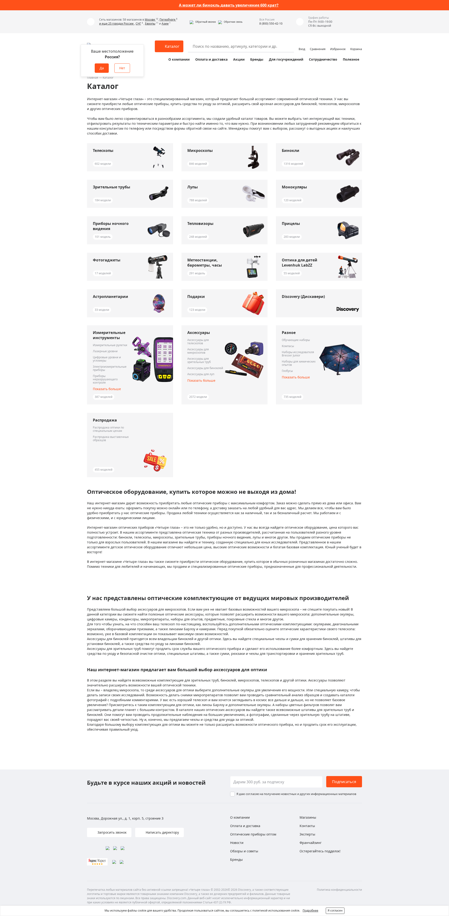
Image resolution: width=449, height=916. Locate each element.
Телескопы (103, 150)
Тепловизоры (200, 223)
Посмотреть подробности (250, 5)
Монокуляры (294, 187)
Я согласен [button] (335, 910)
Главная (92, 78)
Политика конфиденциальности (339, 890)
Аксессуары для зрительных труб (199, 360)
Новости (236, 842)
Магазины (308, 817)
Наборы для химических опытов (298, 363)
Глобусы (287, 371)
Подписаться (344, 781)
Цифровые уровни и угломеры (107, 359)
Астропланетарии (110, 296)
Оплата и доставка (211, 59)
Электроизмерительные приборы (110, 368)
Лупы (192, 187)
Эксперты (307, 834)
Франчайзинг (311, 842)
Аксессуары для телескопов (198, 341)
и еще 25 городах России (116, 24)
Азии (165, 24)
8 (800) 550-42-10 (270, 24)
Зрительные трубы (111, 187)
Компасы (288, 346)
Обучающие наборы (296, 340)
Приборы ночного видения (111, 226)
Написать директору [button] (162, 832)
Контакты (307, 826)
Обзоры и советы (244, 851)
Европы (150, 24)
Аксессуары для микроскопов (198, 351)
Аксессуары (198, 332)
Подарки (196, 296)
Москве (150, 20)
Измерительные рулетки (110, 345)
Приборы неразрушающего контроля (105, 379)
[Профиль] (302, 44)
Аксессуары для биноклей (205, 368)
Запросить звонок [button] (112, 832)
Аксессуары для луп (200, 374)
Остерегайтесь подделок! (320, 851)
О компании (179, 59)
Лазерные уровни (105, 351)
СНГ (138, 24)
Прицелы (291, 223)
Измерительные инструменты (109, 335)
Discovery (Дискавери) (303, 296)
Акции (239, 59)
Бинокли (290, 150)
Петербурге (167, 20)
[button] (203, 21)
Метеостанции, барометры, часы (204, 262)
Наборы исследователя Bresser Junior (298, 354)
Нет (122, 68)
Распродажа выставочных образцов (111, 438)
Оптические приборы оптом (253, 834)
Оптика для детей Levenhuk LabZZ (299, 262)
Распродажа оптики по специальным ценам (108, 429)
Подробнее (310, 910)
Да (102, 68)
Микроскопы (200, 150)
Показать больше (107, 389)
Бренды (256, 59)
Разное (289, 332)
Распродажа (105, 420)
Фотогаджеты (106, 260)
